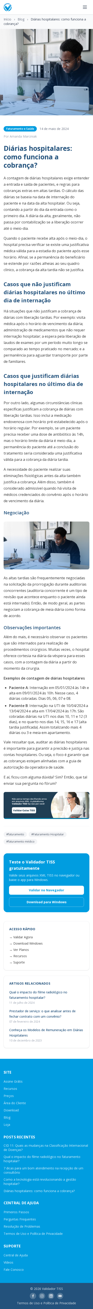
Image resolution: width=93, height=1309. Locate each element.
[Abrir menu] (84, 7)
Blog (21, 19)
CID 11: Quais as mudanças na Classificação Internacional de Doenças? (46, 1147)
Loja (7, 1124)
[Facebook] (33, 1296)
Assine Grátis (13, 1081)
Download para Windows (47, 902)
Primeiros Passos (16, 1212)
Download (11, 1110)
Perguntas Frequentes (20, 1219)
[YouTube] (60, 1296)
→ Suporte (17, 962)
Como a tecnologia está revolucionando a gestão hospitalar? (40, 1181)
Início (7, 19)
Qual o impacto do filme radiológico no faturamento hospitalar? (42, 1159)
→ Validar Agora (21, 937)
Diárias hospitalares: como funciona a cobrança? (39, 1191)
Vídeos (8, 1262)
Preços (9, 1096)
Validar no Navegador (46, 890)
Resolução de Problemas (22, 1226)
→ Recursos (18, 956)
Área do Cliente (15, 1103)
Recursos (10, 1088)
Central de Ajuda (16, 1255)
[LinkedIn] (51, 1296)
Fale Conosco (14, 1269)
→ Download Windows (26, 943)
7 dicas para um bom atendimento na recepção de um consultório (43, 1170)
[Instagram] (42, 1296)
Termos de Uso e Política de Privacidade (33, 1233)
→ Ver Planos (19, 950)
